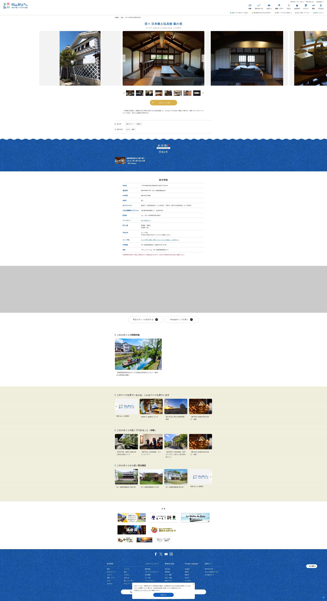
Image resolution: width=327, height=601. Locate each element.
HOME (117, 17)
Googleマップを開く (179, 319)
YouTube (166, 554)
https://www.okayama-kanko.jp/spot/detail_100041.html (151, 408)
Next (203, 58)
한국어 (187, 578)
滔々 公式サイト (146, 220)
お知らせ (126, 578)
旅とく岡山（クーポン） (303, 12)
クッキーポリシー (143, 590)
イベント (306, 8)
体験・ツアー (279, 8)
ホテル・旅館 (130, 129)
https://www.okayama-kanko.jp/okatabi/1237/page (130, 161)
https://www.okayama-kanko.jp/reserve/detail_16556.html (151, 478)
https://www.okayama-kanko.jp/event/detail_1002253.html (126, 445)
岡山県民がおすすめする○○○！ (262, 12)
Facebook (155, 554)
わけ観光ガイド (209, 575)
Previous (123, 58)
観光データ (168, 580)
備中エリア (129, 124)
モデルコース (259, 8)
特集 (250, 8)
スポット (269, 8)
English (187, 569)
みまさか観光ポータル (211, 572)
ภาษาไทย (188, 580)
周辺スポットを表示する (143, 319)
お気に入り (311, 1)
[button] (315, 566)
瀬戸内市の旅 (209, 569)
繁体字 (187, 575)
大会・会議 (168, 578)
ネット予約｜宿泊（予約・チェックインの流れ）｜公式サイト (160, 240)
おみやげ (297, 8)
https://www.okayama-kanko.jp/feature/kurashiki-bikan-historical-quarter (138, 357)
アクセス (321, 8)
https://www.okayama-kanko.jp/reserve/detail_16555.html (175, 478)
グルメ (289, 8)
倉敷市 (139, 124)
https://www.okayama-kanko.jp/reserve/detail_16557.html (126, 478)
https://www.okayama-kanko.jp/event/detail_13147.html (151, 445)
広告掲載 (147, 575)
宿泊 (313, 8)
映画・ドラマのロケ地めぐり (284, 12)
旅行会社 (167, 569)
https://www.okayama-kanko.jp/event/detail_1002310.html (200, 410)
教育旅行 (167, 572)
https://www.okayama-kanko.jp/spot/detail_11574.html (175, 410)
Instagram (171, 554)
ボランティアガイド (130, 583)
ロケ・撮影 (168, 575)
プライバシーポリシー (151, 572)
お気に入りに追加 (164, 103)
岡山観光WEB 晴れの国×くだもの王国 (15, 5)
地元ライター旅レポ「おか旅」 (240, 12)
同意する (163, 595)
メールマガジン (149, 580)
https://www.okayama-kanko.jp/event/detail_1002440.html (175, 446)
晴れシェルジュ (319, 12)
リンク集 (147, 578)
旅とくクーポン (128, 580)
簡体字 (187, 572)
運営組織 (147, 569)
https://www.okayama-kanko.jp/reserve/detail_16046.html (126, 408)
